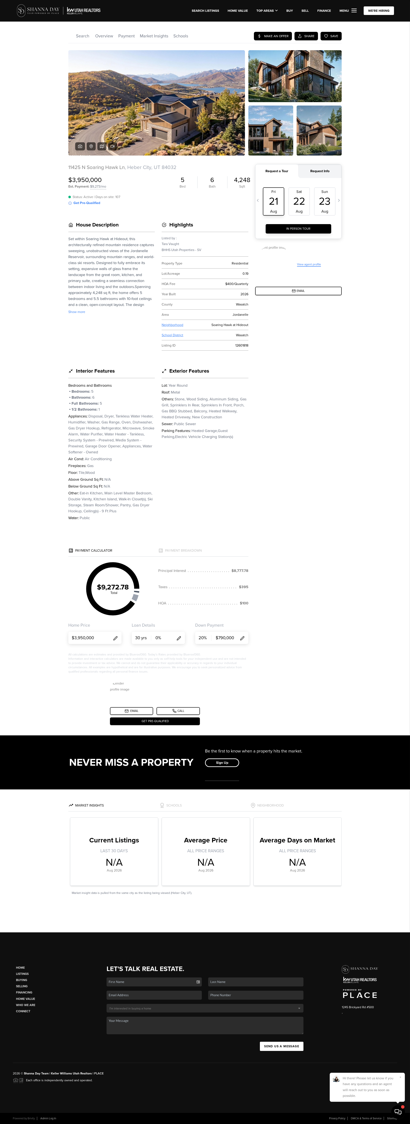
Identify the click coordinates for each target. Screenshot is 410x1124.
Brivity (31, 1118)
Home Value (238, 11)
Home (20, 968)
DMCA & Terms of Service (366, 1118)
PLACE (99, 1073)
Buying (21, 980)
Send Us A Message (281, 1046)
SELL (305, 11)
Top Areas (265, 11)
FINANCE (324, 11)
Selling (22, 986)
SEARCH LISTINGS (205, 11)
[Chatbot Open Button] (398, 1112)
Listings (22, 974)
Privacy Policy (337, 1118)
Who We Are (25, 1005)
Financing (24, 992)
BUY (289, 11)
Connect (23, 1011)
